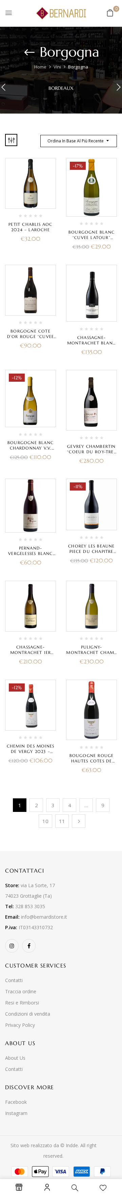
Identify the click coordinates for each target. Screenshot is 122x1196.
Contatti (14, 980)
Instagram (16, 1113)
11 (62, 821)
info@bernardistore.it (44, 917)
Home (40, 67)
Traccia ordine (20, 991)
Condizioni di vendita (27, 1014)
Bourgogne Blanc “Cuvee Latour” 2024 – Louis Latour (91, 237)
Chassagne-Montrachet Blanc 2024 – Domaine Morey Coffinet (91, 345)
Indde (72, 1145)
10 (45, 821)
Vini (57, 67)
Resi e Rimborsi (22, 1002)
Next (78, 821)
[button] (110, 12)
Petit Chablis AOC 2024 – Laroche (30, 227)
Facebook (16, 1102)
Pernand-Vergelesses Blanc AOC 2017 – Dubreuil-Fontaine (30, 556)
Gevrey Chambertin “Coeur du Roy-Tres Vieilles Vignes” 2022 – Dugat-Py (91, 454)
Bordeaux (61, 88)
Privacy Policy (20, 1025)
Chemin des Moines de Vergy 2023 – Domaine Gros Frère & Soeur (30, 754)
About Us (15, 1058)
